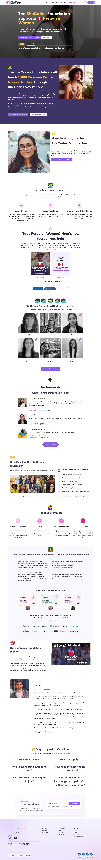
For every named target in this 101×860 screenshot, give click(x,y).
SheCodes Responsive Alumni (34, 424)
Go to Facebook (50, 288)
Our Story (75, 830)
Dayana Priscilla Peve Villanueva (36, 423)
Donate (83, 2)
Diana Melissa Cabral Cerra (35, 435)
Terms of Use (61, 830)
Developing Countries (57, 2)
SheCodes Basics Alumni (34, 437)
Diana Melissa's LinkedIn (44, 437)
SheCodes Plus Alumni (33, 410)
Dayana (72, 334)
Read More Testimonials (50, 444)
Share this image (40, 277)
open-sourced (22, 828)
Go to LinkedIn (38, 288)
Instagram (12, 855)
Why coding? (46, 37)
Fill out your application (37, 530)
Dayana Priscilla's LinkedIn (46, 424)
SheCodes (47, 689)
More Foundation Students (50, 369)
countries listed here (75, 474)
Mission (48, 2)
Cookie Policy (62, 832)
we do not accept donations (50, 247)
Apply (68, 138)
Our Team (75, 832)
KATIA (72, 359)
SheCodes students (50, 249)
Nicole (50, 334)
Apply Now (91, 2)
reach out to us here (64, 753)
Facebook (28, 855)
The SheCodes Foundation (85, 152)
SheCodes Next (85, 535)
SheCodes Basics (79, 533)
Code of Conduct (62, 834)
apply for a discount (66, 497)
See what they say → (50, 621)
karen (28, 334)
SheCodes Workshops (57, 152)
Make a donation (45, 832)
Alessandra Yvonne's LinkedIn (44, 410)
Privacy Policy (62, 828)
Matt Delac (10, 828)
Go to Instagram (63, 288)
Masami (29, 359)
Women (66, 2)
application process (75, 488)
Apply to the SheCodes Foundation (29, 37)
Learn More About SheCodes (38, 114)
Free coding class (73, 2)
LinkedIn (20, 855)
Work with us (76, 834)
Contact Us (75, 828)
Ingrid (50, 359)
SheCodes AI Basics (60, 567)
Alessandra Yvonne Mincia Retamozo (38, 408)
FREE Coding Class (46, 828)
